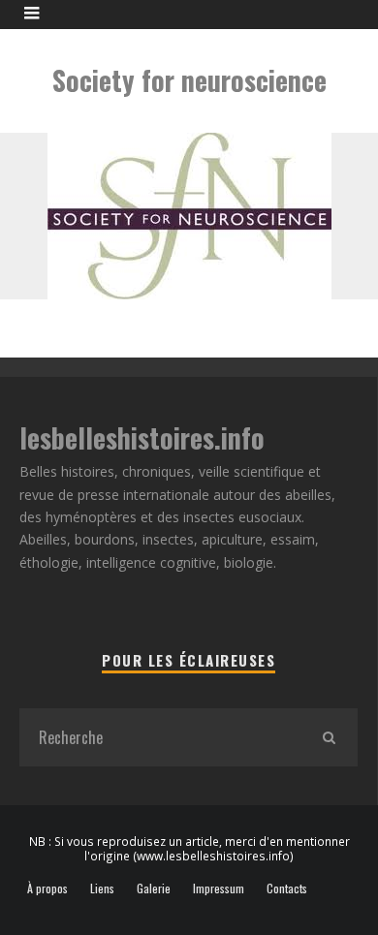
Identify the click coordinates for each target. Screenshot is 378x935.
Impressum (218, 888)
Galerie (154, 888)
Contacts (287, 888)
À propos (47, 888)
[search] (328, 737)
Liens (102, 888)
